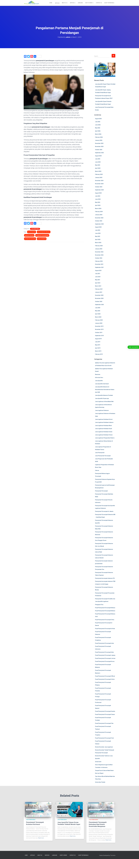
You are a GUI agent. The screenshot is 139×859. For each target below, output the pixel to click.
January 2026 (98, 140)
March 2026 (98, 134)
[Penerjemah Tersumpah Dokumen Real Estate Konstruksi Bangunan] (101, 809)
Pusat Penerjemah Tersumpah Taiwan (105, 714)
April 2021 (97, 283)
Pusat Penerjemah (41, 238)
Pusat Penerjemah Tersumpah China (104, 619)
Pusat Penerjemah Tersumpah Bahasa (105, 607)
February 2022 (99, 261)
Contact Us (99, 2)
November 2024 (99, 183)
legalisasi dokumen (29, 235)
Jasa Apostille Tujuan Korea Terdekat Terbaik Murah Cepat (68, 823)
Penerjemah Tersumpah (30, 238)
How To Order (89, 2)
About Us (64, 2)
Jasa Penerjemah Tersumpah (103, 455)
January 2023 (98, 248)
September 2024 (99, 190)
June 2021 (98, 276)
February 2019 (99, 354)
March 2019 (98, 351)
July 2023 (97, 230)
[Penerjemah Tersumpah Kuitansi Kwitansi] (38, 809)
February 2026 (99, 137)
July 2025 (97, 159)
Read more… (41, 838)
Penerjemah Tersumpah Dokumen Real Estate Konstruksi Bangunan (98, 824)
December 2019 (99, 326)
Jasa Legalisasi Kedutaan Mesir (103, 425)
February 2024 (99, 211)
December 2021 (99, 264)
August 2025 (98, 155)
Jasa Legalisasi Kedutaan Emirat (103, 419)
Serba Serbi (98, 761)
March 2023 (98, 242)
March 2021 (98, 286)
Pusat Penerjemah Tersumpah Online (105, 679)
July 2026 (97, 121)
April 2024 (97, 205)
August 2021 (98, 270)
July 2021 (97, 273)
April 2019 (97, 348)
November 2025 (99, 146)
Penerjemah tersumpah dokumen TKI (105, 578)
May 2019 (97, 345)
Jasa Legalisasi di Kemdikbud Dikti (104, 401)
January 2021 (98, 292)
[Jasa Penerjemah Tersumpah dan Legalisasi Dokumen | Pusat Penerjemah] (31, 3)
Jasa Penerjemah (35, 228)
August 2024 (98, 193)
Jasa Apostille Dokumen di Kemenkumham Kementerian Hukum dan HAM (104, 389)
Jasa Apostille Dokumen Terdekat (104, 395)
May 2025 (97, 165)
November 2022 (99, 255)
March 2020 (98, 317)
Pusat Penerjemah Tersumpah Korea (104, 661)
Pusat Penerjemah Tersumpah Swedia (105, 711)
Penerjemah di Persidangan (42, 235)
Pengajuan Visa (99, 604)
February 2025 (99, 174)
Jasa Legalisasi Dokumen (102, 410)
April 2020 (97, 314)
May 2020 (97, 310)
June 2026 (98, 124)
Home (50, 2)
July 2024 (97, 196)
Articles (57, 3)
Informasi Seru (99, 377)
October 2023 (98, 221)
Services (72, 2)
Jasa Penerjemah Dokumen (43, 232)
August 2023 (98, 227)
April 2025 (97, 168)
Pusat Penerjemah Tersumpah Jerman (105, 658)
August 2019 (98, 338)
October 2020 (98, 301)
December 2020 (99, 295)
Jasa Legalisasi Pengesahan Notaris (104, 438)
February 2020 (99, 320)
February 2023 (99, 245)
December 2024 (99, 180)
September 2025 (99, 152)
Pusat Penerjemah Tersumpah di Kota (105, 628)
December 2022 (99, 252)
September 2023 (99, 224)
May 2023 (97, 236)
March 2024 (98, 208)
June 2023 (98, 233)
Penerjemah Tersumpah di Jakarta (104, 511)
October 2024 (98, 186)
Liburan (97, 470)
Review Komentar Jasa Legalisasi (104, 747)
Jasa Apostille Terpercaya (102, 398)
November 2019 (99, 329)
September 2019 (99, 335)
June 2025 (98, 162)
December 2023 (99, 217)
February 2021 (99, 289)
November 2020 (99, 298)
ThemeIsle (112, 855)
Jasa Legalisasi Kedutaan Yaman (104, 434)
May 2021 (97, 279)
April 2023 (97, 239)
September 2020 (99, 304)
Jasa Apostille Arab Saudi (102, 383)
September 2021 (99, 267)
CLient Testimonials (109, 2)
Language (80, 2)
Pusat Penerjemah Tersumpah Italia (104, 652)
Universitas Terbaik (100, 782)
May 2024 (97, 202)
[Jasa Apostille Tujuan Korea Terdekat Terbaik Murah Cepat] (69, 809)
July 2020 (97, 307)
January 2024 (98, 214)
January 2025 (98, 177)
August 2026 (98, 118)
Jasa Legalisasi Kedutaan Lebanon (104, 422)
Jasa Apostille (99, 380)
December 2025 (99, 143)
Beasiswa (97, 374)
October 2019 (98, 332)
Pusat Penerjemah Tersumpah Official (105, 676)
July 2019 (97, 341)
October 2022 (98, 258)
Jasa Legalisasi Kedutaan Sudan (103, 431)
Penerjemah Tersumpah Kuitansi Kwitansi (35, 823)
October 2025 (98, 149)
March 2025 (98, 171)
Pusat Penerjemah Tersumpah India (104, 643)
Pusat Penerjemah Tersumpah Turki (104, 738)
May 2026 (97, 128)
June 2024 (98, 199)
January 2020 (98, 323)
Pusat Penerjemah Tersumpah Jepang (105, 655)
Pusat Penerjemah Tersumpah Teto (104, 723)
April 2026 (97, 131)
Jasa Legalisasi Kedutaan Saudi (103, 428)
